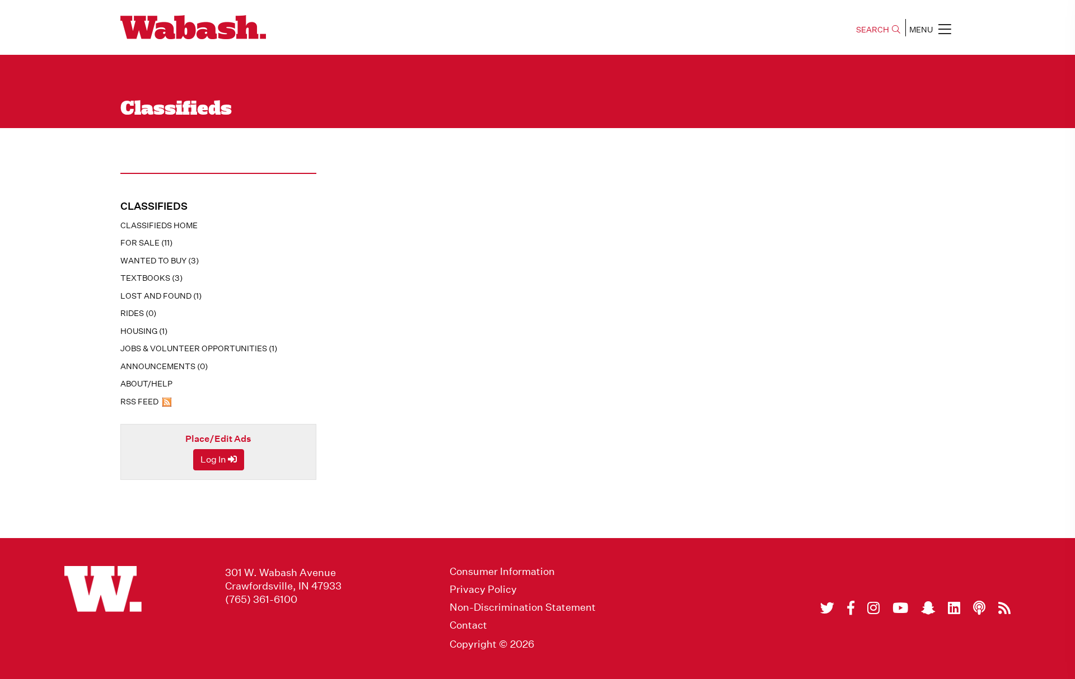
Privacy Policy (483, 589)
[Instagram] (873, 608)
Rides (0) (138, 313)
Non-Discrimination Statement (523, 607)
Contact (468, 625)
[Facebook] (850, 608)
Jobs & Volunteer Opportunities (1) (198, 348)
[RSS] (1004, 608)
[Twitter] (827, 608)
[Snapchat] (928, 608)
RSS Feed (140, 402)
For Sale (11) (146, 243)
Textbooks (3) (151, 278)
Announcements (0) (164, 366)
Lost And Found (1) (161, 296)
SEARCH (872, 30)
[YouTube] (900, 608)
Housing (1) (143, 331)
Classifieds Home (159, 225)
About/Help (146, 384)
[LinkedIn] (954, 608)
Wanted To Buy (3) (159, 261)
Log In (214, 459)
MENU (921, 30)
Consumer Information (502, 571)
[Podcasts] (979, 608)
